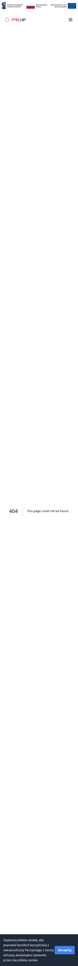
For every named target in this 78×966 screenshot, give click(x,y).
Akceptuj (64, 950)
